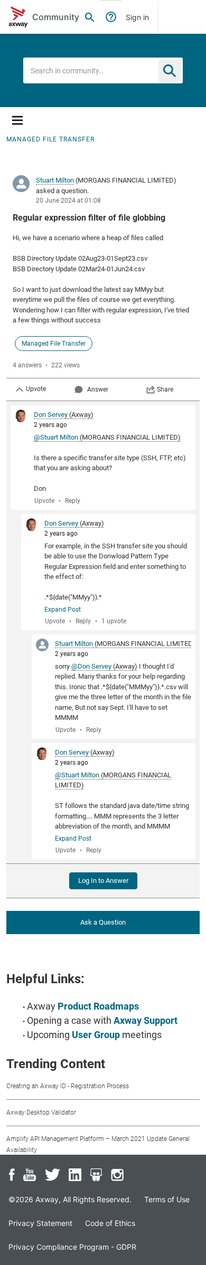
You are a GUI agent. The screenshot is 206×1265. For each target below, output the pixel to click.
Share (165, 389)
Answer (97, 389)
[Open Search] (89, 17)
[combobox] (103, 70)
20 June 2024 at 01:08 (68, 200)
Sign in (137, 17)
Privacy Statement (40, 1223)
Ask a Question (103, 922)
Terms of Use (167, 1199)
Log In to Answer (103, 880)
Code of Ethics (110, 1223)
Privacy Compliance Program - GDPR (72, 1246)
